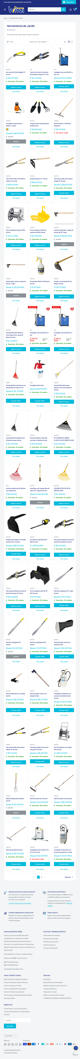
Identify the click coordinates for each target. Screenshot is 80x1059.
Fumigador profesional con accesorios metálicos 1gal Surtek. (62, 696)
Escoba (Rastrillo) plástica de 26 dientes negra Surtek (15, 439)
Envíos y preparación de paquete (15, 989)
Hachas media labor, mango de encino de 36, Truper (63, 231)
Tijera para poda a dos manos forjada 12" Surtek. (63, 180)
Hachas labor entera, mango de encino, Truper (16, 282)
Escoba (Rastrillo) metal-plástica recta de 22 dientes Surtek (63, 387)
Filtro (11, 42)
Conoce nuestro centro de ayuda (20, 903)
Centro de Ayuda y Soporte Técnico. (16, 982)
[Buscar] (63, 9)
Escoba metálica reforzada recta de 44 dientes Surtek (38, 439)
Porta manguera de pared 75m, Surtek (15, 231)
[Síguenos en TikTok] (20, 1044)
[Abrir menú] (5, 9)
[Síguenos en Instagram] (9, 1044)
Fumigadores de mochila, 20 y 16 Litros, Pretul (39, 851)
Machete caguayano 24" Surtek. (13, 643)
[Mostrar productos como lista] (72, 42)
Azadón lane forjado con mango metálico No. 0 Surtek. (16, 541)
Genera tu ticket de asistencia (14, 992)
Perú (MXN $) (8, 1036)
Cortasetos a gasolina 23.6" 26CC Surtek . (38, 541)
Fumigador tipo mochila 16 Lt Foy (63, 334)
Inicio (5, 18)
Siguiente (68, 877)
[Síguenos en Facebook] (5, 1044)
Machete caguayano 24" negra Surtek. (63, 592)
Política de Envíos (49, 945)
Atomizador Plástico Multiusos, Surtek (40, 282)
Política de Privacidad (50, 938)
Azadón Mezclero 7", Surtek (38, 179)
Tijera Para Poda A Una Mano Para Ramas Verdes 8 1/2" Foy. (39, 73)
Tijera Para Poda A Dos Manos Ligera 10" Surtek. (15, 180)
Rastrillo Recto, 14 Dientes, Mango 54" (62, 125)
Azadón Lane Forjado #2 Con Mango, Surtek (63, 282)
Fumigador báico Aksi (37, 385)
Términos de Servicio (50, 948)
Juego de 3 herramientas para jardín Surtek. (39, 125)
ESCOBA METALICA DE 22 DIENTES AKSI (62, 489)
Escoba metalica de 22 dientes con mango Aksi (15, 489)
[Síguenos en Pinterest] (12, 1044)
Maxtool (56, 435)
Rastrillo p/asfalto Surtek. (14, 850)
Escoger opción (64, 86)
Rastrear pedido (9, 998)
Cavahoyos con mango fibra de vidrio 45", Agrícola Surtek (39, 489)
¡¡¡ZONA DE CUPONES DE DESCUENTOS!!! (57, 998)
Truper (8, 121)
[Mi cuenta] (71, 9)
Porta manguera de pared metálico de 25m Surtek (38, 231)
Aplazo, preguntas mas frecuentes (55, 985)
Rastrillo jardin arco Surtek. (39, 798)
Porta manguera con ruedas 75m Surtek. (63, 748)
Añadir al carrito (16, 87)
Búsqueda (46, 979)
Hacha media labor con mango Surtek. (15, 695)
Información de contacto (51, 935)
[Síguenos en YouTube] (16, 1044)
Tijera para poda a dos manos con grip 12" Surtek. (39, 748)
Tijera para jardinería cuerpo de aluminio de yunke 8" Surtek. (64, 541)
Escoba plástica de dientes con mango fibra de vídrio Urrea (16, 386)
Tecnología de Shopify (10, 1053)
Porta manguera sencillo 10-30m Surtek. (39, 592)
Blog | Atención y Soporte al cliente (16, 979)
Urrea (8, 382)
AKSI (31, 382)
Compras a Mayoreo (50, 989)
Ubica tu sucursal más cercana (53, 995)
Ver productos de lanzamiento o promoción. (18, 2)
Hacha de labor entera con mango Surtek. (38, 695)
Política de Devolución (51, 942)
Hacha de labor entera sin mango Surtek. (62, 643)
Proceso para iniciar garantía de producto (18, 995)
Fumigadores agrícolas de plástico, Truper (14, 125)
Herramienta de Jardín (16, 18)
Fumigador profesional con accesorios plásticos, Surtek (63, 851)
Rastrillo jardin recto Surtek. (63, 798)
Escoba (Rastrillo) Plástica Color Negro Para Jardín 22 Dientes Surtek (14, 335)
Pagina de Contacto (50, 992)
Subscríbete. (70, 2)
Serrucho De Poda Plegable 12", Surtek (16, 73)
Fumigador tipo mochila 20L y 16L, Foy (63, 73)
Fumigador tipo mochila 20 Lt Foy (39, 334)
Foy (31, 69)
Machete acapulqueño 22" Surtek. (38, 643)
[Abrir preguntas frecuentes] (76, 1048)
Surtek (8, 69)
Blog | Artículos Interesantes (53, 982)
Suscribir (10, 1026)
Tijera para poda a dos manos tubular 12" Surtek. (15, 748)
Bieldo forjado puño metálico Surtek (15, 800)
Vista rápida (16, 91)
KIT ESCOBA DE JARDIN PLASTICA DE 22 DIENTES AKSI (64, 439)
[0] (74, 9)
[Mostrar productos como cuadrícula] (69, 42)
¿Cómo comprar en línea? (12, 985)
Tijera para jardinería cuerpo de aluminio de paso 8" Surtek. (16, 592)
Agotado (16, 141)
